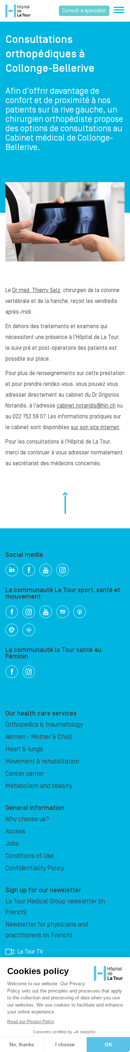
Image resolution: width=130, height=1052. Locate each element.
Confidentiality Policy (34, 868)
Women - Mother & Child (38, 737)
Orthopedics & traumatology (44, 725)
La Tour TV (30, 952)
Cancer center (24, 774)
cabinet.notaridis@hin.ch (86, 405)
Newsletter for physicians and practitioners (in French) (46, 930)
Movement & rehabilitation (42, 761)
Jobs (12, 844)
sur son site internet (95, 427)
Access (15, 831)
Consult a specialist (84, 11)
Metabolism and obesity (38, 786)
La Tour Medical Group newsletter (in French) (55, 907)
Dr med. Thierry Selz (36, 290)
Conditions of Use (29, 856)
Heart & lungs (24, 749)
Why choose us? (27, 819)
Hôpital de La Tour (17, 10)
